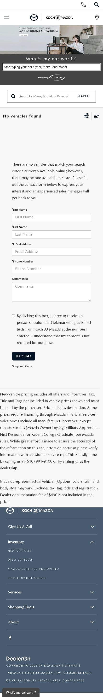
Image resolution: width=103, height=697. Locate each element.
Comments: (20, 278)
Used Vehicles (20, 559)
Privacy (14, 672)
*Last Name (19, 227)
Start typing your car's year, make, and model (35, 67)
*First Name (19, 209)
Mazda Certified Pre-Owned (33, 568)
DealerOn (52, 665)
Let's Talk (23, 356)
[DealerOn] (18, 659)
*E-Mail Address (22, 244)
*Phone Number (22, 261)
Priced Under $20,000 (27, 578)
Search (83, 96)
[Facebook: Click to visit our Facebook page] (10, 638)
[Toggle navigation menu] (6, 18)
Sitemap (71, 665)
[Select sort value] (95, 116)
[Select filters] (87, 116)
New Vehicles (20, 550)
